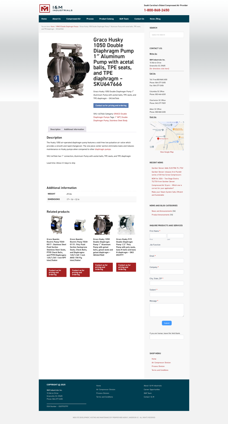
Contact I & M (149, 397)
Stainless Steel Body (118, 120)
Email (153, 256)
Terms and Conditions (160, 370)
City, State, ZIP (156, 278)
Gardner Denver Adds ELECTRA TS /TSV (167, 168)
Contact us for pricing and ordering (111, 105)
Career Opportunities (152, 389)
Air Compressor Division (161, 362)
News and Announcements (162, 211)
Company (154, 267)
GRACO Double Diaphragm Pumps (67, 26)
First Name (155, 231)
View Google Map (167, 152)
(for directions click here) (159, 68)
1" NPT (118, 117)
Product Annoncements (160, 215)
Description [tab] (55, 129)
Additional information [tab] (74, 129)
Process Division (158, 366)
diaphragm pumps (103, 149)
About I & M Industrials (153, 385)
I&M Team (148, 393)
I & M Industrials (56, 8)
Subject (153, 289)
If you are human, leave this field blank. (165, 333)
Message (154, 301)
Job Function (155, 244)
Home (154, 359)
